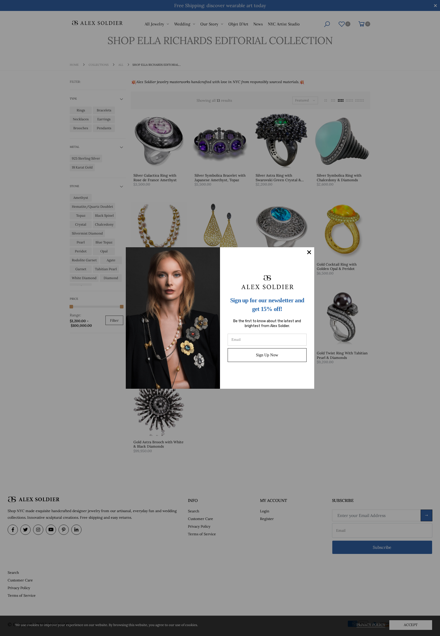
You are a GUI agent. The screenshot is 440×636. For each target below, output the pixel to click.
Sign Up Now (267, 355)
